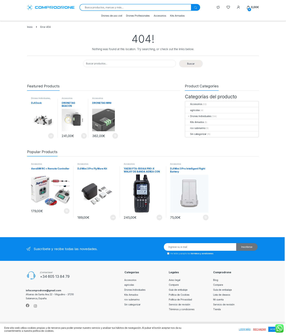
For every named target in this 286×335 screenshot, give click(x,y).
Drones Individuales (40, 98)
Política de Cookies (179, 294)
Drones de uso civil (111, 15)
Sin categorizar (198, 134)
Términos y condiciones (181, 309)
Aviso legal (174, 280)
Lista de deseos (221, 294)
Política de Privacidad (180, 299)
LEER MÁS (245, 329)
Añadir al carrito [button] (66, 211)
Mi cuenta (218, 299)
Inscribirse (246, 246)
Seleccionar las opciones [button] (80, 136)
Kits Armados (177, 15)
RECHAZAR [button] (259, 329)
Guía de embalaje (178, 289)
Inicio (30, 26)
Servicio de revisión (179, 304)
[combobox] (135, 7)
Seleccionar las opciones (47, 136)
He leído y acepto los (191, 253)
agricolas (195, 110)
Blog (215, 280)
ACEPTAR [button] (275, 329)
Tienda (217, 309)
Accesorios (160, 15)
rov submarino (197, 128)
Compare (174, 284)
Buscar (191, 63)
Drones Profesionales (138, 15)
